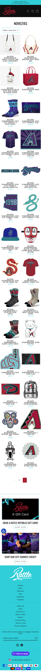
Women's (20, 591)
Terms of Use (20, 623)
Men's (20, 588)
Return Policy (20, 614)
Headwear (20, 597)
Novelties (20, 600)
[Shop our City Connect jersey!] (20, 543)
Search (20, 617)
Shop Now (20, 561)
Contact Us (20, 611)
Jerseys (20, 585)
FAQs (20, 609)
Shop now (20, 527)
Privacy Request (20, 626)
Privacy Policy (20, 620)
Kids (20, 594)
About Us (20, 606)
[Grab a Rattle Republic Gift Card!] (20, 509)
